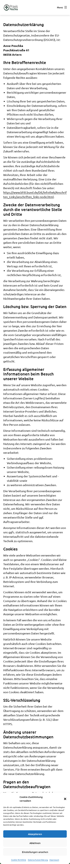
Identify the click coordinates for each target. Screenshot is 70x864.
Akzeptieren (35, 834)
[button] (65, 799)
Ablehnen (35, 843)
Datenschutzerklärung (38, 859)
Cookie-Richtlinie (18, 859)
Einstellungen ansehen (35, 852)
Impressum (54, 859)
